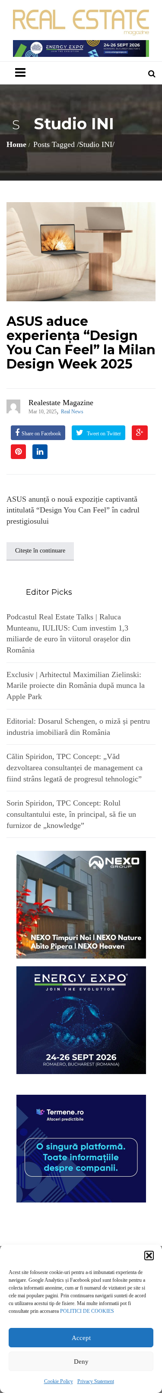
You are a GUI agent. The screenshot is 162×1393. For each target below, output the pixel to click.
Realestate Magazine (61, 402)
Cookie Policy (58, 1381)
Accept (81, 1337)
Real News (72, 412)
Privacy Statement (95, 1381)
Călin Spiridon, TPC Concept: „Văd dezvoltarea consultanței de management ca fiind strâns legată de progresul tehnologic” (74, 767)
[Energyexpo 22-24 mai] (81, 1019)
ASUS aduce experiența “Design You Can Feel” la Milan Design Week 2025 (81, 342)
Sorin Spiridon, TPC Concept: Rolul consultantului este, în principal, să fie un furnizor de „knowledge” (71, 814)
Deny (81, 1361)
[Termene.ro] (81, 1148)
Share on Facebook (41, 433)
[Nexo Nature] (81, 904)
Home (16, 144)
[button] (149, 1255)
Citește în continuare (40, 550)
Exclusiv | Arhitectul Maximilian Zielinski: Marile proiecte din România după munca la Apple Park (75, 685)
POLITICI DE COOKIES (87, 1311)
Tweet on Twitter (103, 433)
